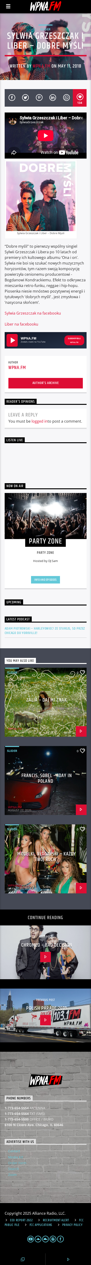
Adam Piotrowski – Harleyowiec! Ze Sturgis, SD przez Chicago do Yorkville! (45, 630)
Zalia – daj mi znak (46, 700)
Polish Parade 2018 (46, 1008)
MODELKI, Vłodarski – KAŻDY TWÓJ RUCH (46, 857)
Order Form (17, 1163)
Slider (45, 29)
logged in (40, 421)
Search (13, 1169)
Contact (14, 1151)
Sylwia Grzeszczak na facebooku (33, 313)
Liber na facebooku (21, 324)
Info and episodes (45, 579)
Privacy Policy (72, 1225)
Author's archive (45, 383)
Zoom (12, 1174)
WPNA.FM (41, 66)
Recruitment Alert (56, 1220)
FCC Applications (41, 1225)
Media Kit (15, 1157)
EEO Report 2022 (21, 1220)
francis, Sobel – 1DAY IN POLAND (46, 778)
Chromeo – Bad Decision (46, 945)
